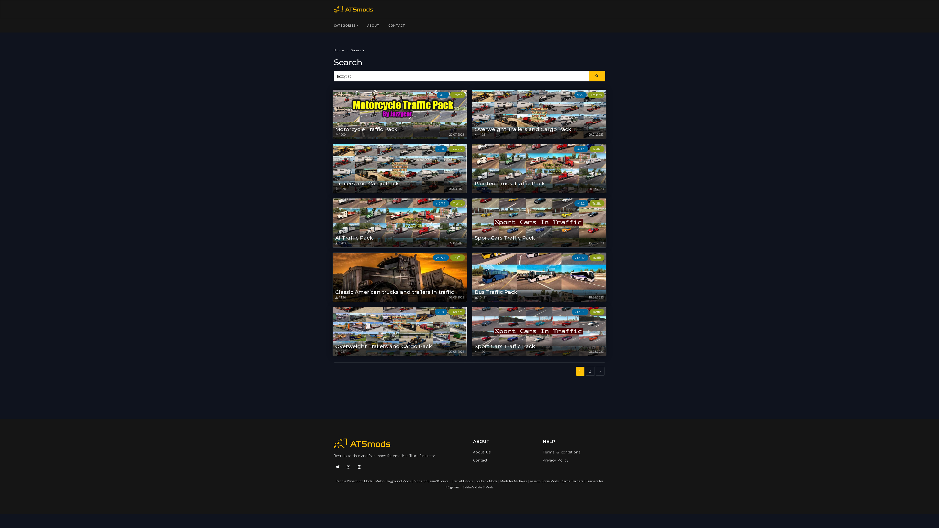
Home (339, 50)
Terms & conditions (562, 452)
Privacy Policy (556, 460)
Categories (345, 25)
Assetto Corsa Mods (544, 481)
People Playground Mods (354, 481)
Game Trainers (572, 481)
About (373, 25)
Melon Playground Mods (393, 481)
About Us (482, 452)
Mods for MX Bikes (513, 481)
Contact (396, 25)
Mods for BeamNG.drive (431, 481)
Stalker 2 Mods (486, 481)
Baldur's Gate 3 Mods (478, 487)
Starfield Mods (462, 481)
